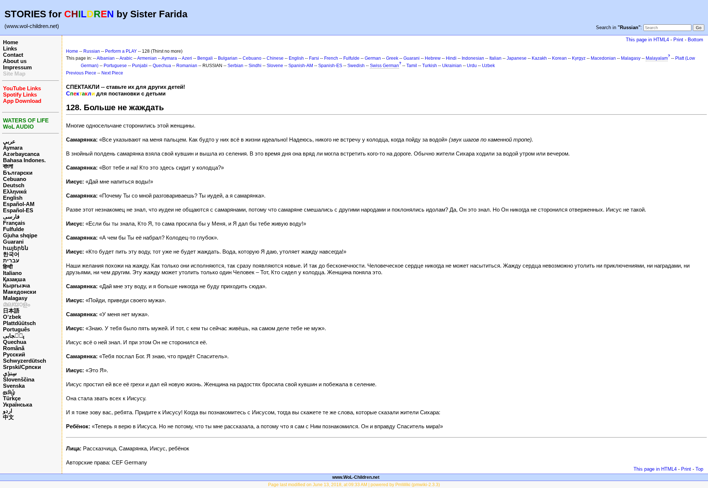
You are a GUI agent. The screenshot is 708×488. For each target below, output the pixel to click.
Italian (495, 58)
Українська (17, 404)
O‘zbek (12, 317)
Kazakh (539, 58)
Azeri (187, 58)
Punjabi (140, 65)
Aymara (12, 147)
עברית (11, 260)
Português (16, 329)
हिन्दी (8, 267)
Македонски (19, 292)
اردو (7, 411)
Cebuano (14, 179)
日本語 (11, 310)
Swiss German (384, 65)
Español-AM (19, 204)
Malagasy (15, 298)
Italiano (12, 273)
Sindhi (255, 65)
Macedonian (603, 58)
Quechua (14, 342)
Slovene (275, 65)
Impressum (17, 67)
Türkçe (12, 398)
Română (13, 348)
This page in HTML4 (647, 39)
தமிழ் (9, 392)
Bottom (695, 39)
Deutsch (13, 185)
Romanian (186, 65)
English (12, 198)
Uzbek (488, 65)
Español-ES (18, 210)
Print (678, 39)
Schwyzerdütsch (24, 361)
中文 (8, 417)
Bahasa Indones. (24, 160)
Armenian (147, 58)
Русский (14, 354)
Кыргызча (16, 285)
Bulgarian (227, 58)
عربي (9, 141)
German (373, 58)
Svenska (14, 386)
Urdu (472, 65)
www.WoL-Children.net (355, 477)
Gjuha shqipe (20, 235)
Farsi (314, 58)
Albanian (106, 58)
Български (17, 173)
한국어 (11, 254)
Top (699, 469)
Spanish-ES (330, 65)
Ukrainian (452, 65)
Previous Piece (81, 73)
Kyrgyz (579, 58)
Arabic (125, 58)
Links (10, 48)
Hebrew (433, 58)
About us (15, 61)
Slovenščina (18, 379)
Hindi (451, 58)
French (331, 58)
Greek (392, 58)
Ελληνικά (15, 191)
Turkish (429, 65)
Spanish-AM (300, 65)
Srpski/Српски (22, 367)
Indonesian (473, 58)
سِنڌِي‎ (10, 373)
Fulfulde (13, 229)
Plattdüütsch (19, 323)
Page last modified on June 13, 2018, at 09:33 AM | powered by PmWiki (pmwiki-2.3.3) (354, 484)
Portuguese (115, 65)
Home (10, 42)
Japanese (517, 58)
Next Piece (112, 73)
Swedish (356, 65)
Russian (91, 51)
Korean (559, 58)
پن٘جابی (13, 335)
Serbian (235, 65)
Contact (13, 55)
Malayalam (657, 58)
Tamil (411, 65)
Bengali (205, 58)
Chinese (275, 58)
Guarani (13, 241)
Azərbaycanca (21, 154)
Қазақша (14, 279)
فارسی (11, 216)
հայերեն (15, 248)
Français (14, 223)
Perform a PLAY (121, 51)
